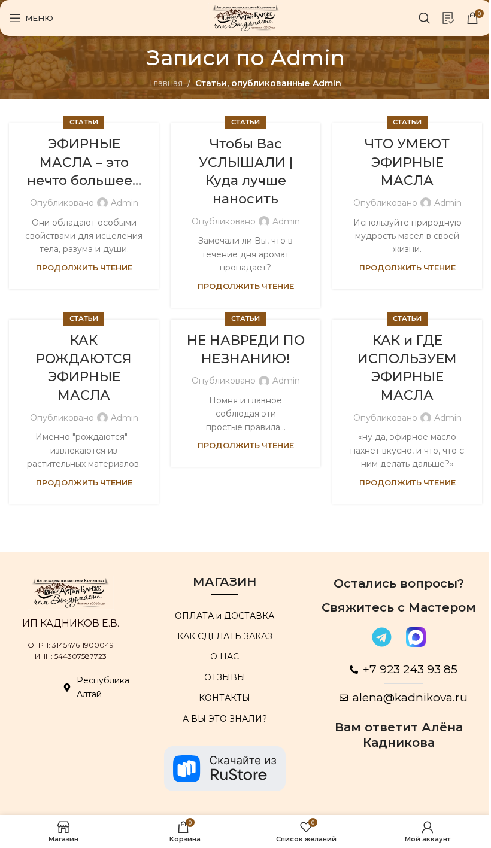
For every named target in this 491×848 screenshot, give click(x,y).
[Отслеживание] (448, 18)
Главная (166, 83)
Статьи (83, 122)
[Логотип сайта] (245, 17)
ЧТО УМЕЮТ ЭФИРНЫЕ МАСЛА (407, 162)
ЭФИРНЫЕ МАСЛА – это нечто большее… (84, 162)
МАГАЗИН (224, 582)
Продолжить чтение (84, 267)
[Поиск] (425, 18)
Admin (308, 57)
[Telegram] (381, 637)
